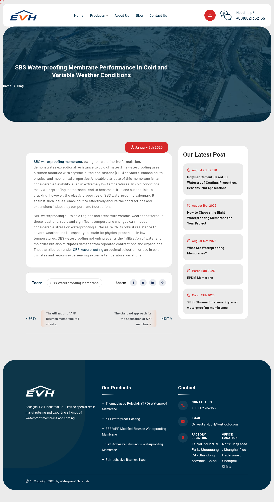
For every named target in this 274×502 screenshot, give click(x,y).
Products (97, 15)
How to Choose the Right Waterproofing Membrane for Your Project (209, 218)
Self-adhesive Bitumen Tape (126, 460)
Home (78, 15)
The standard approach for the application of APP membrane (132, 318)
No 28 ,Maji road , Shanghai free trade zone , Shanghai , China (234, 455)
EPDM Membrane (200, 278)
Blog (139, 15)
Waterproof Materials (74, 481)
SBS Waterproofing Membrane (74, 283)
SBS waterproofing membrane (58, 161)
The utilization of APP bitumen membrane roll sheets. (62, 318)
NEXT (165, 318)
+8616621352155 (250, 17)
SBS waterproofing (88, 249)
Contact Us (158, 15)
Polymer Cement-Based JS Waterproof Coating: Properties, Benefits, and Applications (212, 182)
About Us (122, 15)
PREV (32, 318)
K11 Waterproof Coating (123, 419)
